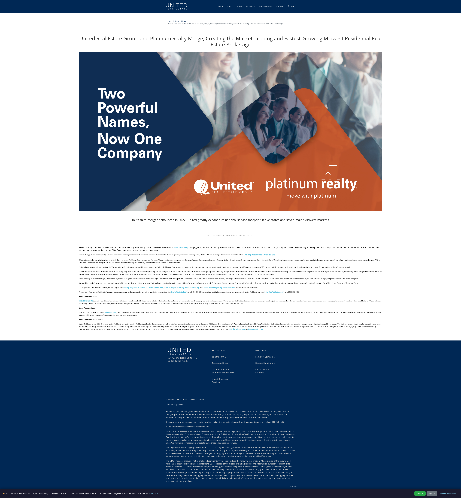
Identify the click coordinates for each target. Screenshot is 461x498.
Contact (279, 6)
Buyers (229, 6)
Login (292, 6)
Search (220, 6)
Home (168, 21)
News (183, 21)
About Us (250, 6)
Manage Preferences (448, 493)
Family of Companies (265, 356)
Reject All (432, 493)
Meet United (261, 350)
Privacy (180, 405)
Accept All (420, 493)
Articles (176, 21)
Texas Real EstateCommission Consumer (223, 371)
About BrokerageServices (220, 380)
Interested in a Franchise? (262, 371)
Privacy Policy (154, 493)
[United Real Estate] (176, 6)
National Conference (265, 363)
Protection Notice (220, 363)
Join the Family (219, 356)
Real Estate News (265, 6)
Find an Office (218, 350)
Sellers (239, 6)
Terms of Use (170, 405)
